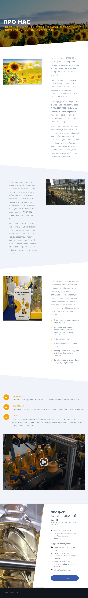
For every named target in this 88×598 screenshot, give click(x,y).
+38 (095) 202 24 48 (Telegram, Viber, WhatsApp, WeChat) (65, 555)
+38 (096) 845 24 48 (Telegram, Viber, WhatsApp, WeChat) (65, 564)
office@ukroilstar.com (62, 570)
